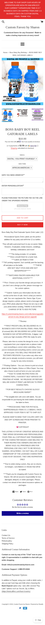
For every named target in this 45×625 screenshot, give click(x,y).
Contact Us (6, 535)
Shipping (14, 148)
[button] (22, 146)
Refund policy (7, 541)
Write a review (22, 513)
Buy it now (22, 225)
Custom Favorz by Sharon (22, 27)
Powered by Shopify (37, 604)
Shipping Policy (7, 544)
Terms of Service (8, 538)
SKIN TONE (22, 164)
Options (22, 155)
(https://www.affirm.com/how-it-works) (16, 591)
